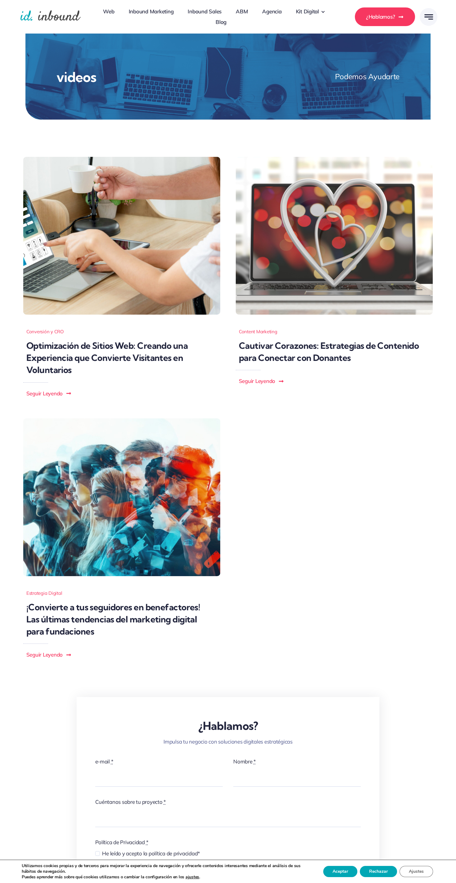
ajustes (192, 877)
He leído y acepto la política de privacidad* (151, 853)
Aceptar (340, 871)
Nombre (244, 761)
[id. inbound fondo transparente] (50, 9)
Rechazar (378, 871)
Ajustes (416, 871)
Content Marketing (258, 332)
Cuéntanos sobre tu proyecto (130, 802)
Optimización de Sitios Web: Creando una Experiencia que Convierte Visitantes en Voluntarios (107, 357)
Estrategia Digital (44, 593)
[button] (49, 393)
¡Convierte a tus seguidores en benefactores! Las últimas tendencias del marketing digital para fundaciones (113, 619)
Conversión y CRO (45, 332)
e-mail (104, 761)
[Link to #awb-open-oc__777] (428, 17)
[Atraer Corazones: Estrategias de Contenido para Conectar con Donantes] (334, 159)
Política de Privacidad (122, 842)
